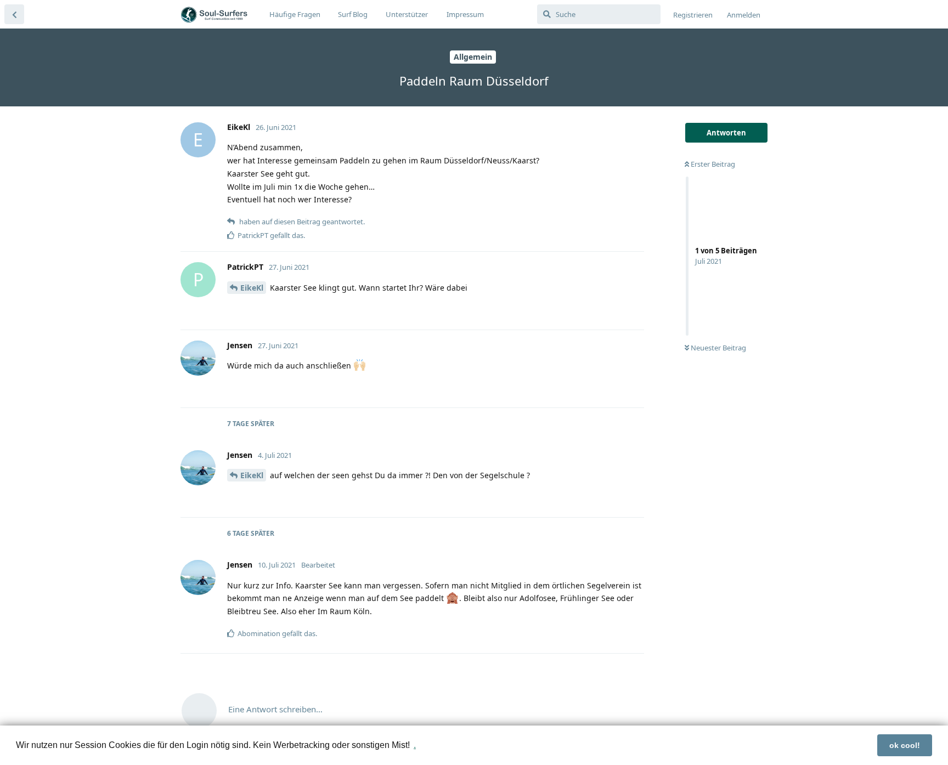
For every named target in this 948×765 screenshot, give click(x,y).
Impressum (465, 14)
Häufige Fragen (294, 14)
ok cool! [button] (904, 745)
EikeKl (251, 287)
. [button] (415, 745)
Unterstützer (407, 14)
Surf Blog (353, 14)
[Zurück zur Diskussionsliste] (14, 14)
